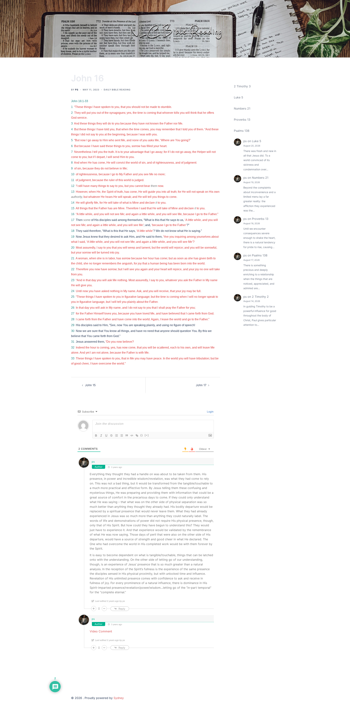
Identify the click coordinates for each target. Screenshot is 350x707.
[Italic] (101, 435)
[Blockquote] (126, 435)
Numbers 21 (242, 108)
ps (76, 89)
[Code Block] (131, 435)
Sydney (119, 698)
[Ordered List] (116, 435)
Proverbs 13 (242, 119)
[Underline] (106, 435)
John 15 (90, 385)
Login (209, 411)
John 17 (201, 385)
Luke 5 (238, 97)
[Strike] (111, 435)
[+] (147, 435)
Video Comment (101, 631)
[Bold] (96, 435)
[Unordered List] (121, 435)
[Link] (136, 435)
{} (141, 435)
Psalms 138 (241, 130)
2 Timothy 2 (260, 296)
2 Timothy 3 (242, 86)
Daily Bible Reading (117, 89)
